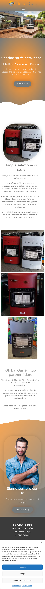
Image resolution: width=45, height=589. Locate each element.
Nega (22, 574)
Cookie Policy (16, 586)
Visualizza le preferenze (22, 580)
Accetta (23, 567)
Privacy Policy (27, 586)
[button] (41, 543)
